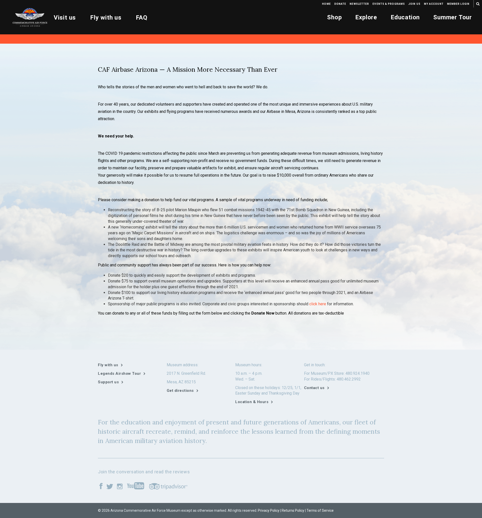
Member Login (458, 4)
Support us (108, 382)
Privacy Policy (268, 510)
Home (326, 4)
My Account (434, 4)
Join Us (414, 4)
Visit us (65, 17)
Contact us (314, 388)
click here (317, 304)
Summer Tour (452, 17)
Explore (366, 17)
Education (405, 17)
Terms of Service (320, 510)
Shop (334, 17)
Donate (340, 4)
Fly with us (106, 17)
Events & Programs (389, 4)
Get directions (180, 390)
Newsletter (359, 4)
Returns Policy (293, 510)
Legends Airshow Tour (119, 373)
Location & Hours (251, 402)
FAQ (141, 17)
